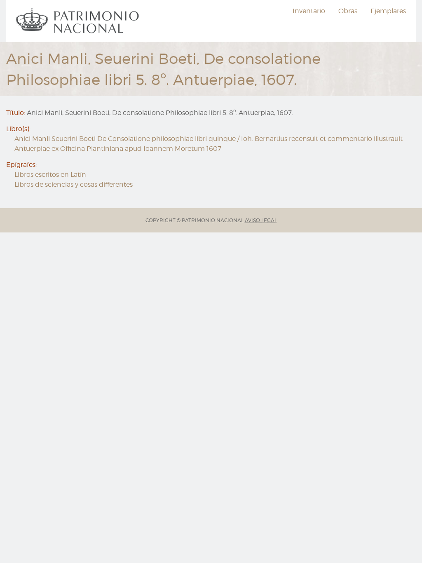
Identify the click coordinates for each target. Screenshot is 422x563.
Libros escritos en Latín (50, 174)
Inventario (309, 11)
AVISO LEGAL (261, 220)
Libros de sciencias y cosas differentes (73, 184)
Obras (347, 11)
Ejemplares (388, 11)
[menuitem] (78, 21)
